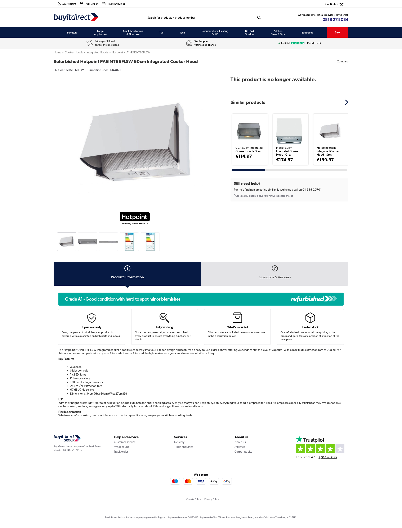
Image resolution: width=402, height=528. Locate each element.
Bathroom (307, 32)
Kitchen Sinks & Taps (278, 32)
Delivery (179, 442)
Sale (337, 32)
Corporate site (243, 451)
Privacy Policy (211, 499)
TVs (161, 32)
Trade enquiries (183, 446)
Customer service (124, 442)
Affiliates (239, 446)
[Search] (259, 17)
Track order (121, 451)
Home (57, 52)
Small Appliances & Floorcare (133, 32)
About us (240, 442)
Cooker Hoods (74, 52)
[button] (212, 139)
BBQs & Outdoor (250, 32)
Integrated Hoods (97, 52)
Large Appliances (100, 32)
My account (121, 446)
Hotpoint (117, 52)
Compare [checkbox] (342, 61)
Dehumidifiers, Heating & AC (214, 32)
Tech (182, 32)
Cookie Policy (193, 499)
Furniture (72, 32)
